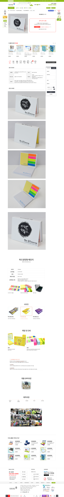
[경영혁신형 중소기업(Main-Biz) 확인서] (53, 487)
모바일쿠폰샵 (48, 482)
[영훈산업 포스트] (25, 492)
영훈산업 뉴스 (42, 482)
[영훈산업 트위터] (26, 492)
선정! (24, 2)
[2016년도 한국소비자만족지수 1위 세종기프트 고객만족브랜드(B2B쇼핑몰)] (47, 485)
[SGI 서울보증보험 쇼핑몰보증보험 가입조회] (46, 490)
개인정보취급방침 (27, 482)
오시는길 (16, 482)
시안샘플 (53, 482)
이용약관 (21, 482)
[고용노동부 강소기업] (48, 487)
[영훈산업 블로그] (23, 492)
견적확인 (51, 94)
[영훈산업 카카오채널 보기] (28, 492)
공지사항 (32, 482)
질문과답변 (37, 482)
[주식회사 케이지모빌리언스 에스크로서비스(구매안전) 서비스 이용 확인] (52, 490)
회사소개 (10, 482)
